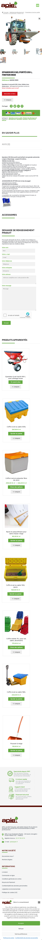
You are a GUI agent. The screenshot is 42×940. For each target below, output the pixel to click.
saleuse (4, 120)
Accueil (6, 12)
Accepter (21, 923)
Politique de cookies (8, 937)
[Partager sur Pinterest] (22, 107)
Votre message (6, 285)
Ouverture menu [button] (37, 5)
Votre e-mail (6, 254)
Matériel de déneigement (17, 12)
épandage (19, 119)
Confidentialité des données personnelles (26, 937)
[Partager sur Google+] (18, 107)
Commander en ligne (8, 875)
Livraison (5, 872)
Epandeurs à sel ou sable (32, 12)
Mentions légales (7, 859)
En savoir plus (10, 133)
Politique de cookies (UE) (9, 892)
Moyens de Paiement (8, 882)
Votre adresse (6, 274)
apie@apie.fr (14, 841)
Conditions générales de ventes (11, 879)
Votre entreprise (7, 267)
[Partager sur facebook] (11, 107)
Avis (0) (6, 144)
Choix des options (16, 487)
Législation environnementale (11, 889)
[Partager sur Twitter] (14, 107)
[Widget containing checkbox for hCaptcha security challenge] (16, 315)
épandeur (25, 119)
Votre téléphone (7, 261)
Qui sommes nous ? (8, 856)
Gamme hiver (32, 119)
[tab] (21, 133)
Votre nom (5, 247)
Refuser (21, 929)
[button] (39, 902)
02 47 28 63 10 (20, 838)
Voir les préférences (21, 934)
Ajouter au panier (16, 433)
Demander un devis (10, 94)
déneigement (12, 119)
